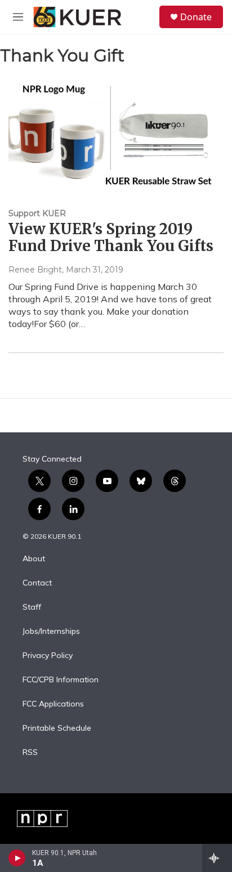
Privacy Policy (48, 655)
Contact (37, 583)
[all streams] (217, 858)
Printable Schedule (57, 728)
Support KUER (37, 213)
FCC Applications (53, 704)
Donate (196, 17)
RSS (30, 752)
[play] (17, 858)
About (34, 559)
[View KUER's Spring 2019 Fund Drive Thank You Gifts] (110, 133)
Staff (32, 607)
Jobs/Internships (51, 631)
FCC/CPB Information (61, 680)
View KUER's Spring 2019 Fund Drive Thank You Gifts (110, 237)
